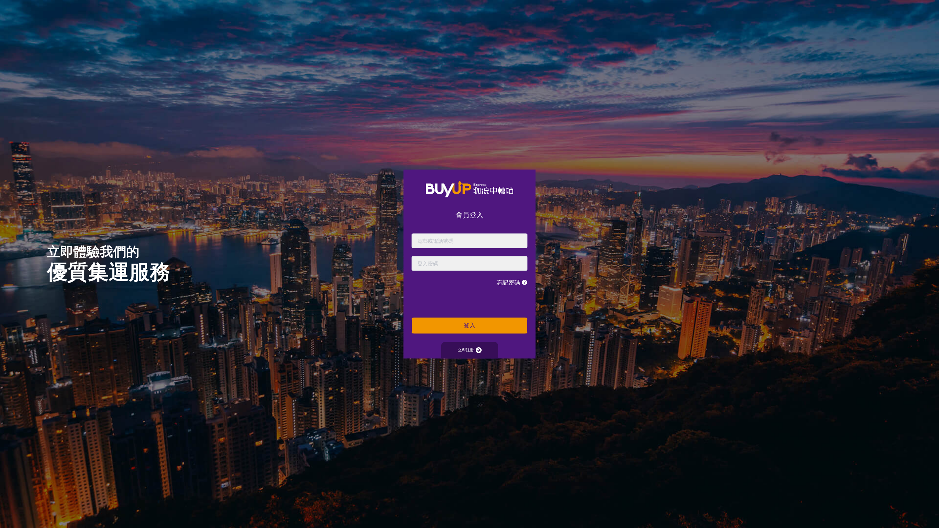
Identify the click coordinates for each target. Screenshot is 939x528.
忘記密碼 (509, 282)
